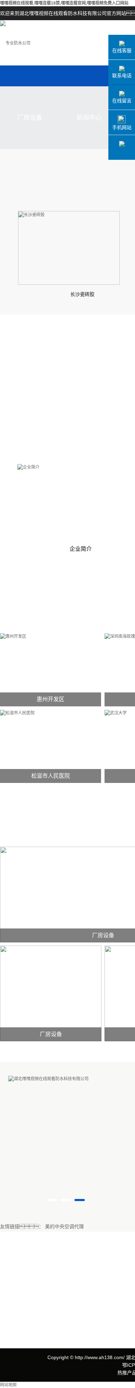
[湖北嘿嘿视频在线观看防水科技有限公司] (40, 1078)
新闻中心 (88, 117)
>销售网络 (11, 1312)
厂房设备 (29, 117)
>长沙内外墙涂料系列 (73, 1307)
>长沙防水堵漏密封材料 (75, 1296)
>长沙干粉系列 (66, 1317)
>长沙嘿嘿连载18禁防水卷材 (80, 1265)
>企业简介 (11, 1270)
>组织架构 (11, 1302)
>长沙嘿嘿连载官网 (70, 1286)
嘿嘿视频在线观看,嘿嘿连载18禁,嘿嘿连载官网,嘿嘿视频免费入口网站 (64, 3)
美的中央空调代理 (64, 1226)
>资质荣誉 (11, 1291)
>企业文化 (11, 1281)
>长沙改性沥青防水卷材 (75, 1275)
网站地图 (8, 1384)
